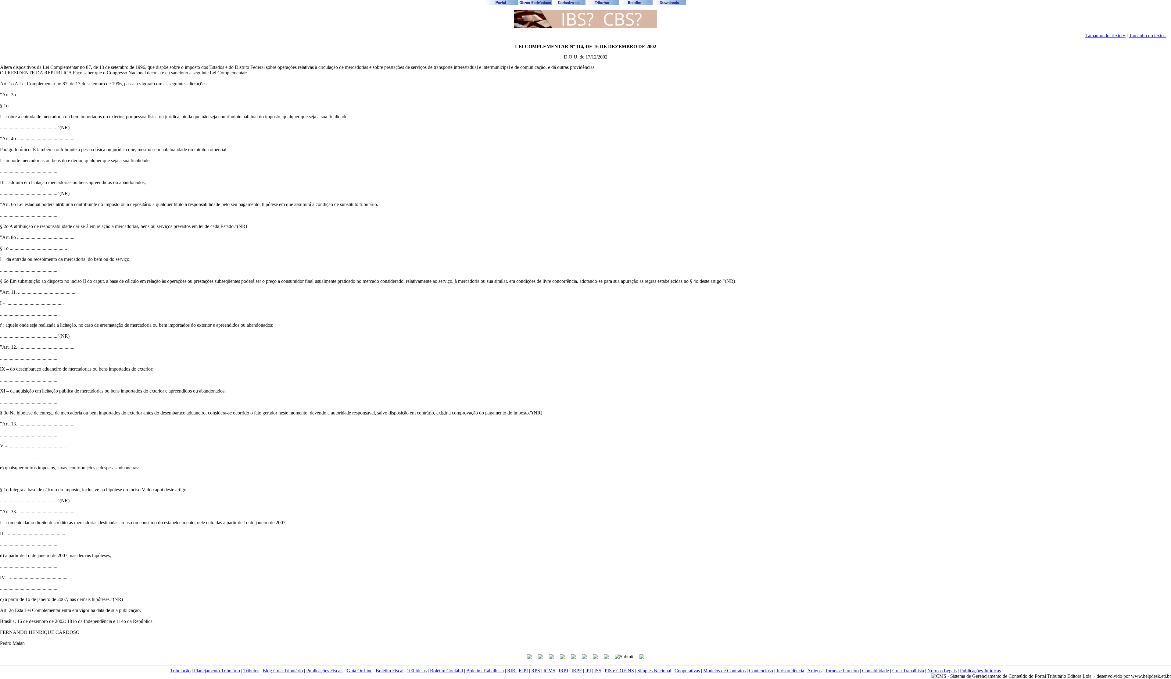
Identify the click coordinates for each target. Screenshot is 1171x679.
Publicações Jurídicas (980, 670)
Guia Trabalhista (908, 670)
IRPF (576, 670)
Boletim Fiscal (389, 670)
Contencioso (761, 670)
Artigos (814, 670)
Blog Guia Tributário (283, 670)
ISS (597, 670)
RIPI (523, 670)
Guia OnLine (359, 670)
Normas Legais (942, 670)
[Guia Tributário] (585, 26)
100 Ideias (417, 670)
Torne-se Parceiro (842, 670)
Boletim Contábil (446, 670)
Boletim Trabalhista (485, 670)
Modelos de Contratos (724, 670)
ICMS (549, 670)
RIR (512, 670)
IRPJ (563, 670)
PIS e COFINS (619, 670)
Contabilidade (875, 670)
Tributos (251, 670)
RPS (535, 670)
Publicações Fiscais (324, 670)
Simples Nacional (654, 670)
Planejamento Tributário (217, 670)
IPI (588, 670)
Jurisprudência (790, 670)
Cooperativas (687, 670)
